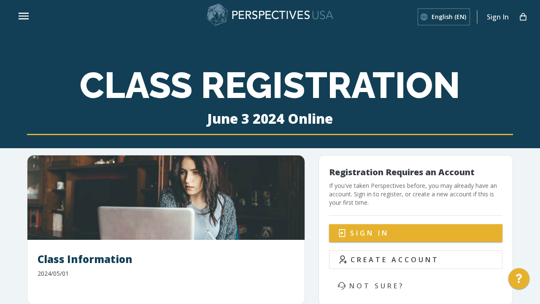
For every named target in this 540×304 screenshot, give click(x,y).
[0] (523, 16)
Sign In (498, 17)
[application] (519, 281)
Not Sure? (377, 285)
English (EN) (449, 17)
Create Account (395, 259)
